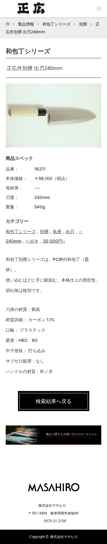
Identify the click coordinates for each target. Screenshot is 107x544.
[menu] (98, 8)
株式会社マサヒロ (64, 536)
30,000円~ (54, 241)
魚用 (57, 231)
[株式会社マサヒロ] (53, 493)
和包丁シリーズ (21, 231)
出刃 (70, 231)
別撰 (44, 231)
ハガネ (32, 241)
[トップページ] (7, 22)
